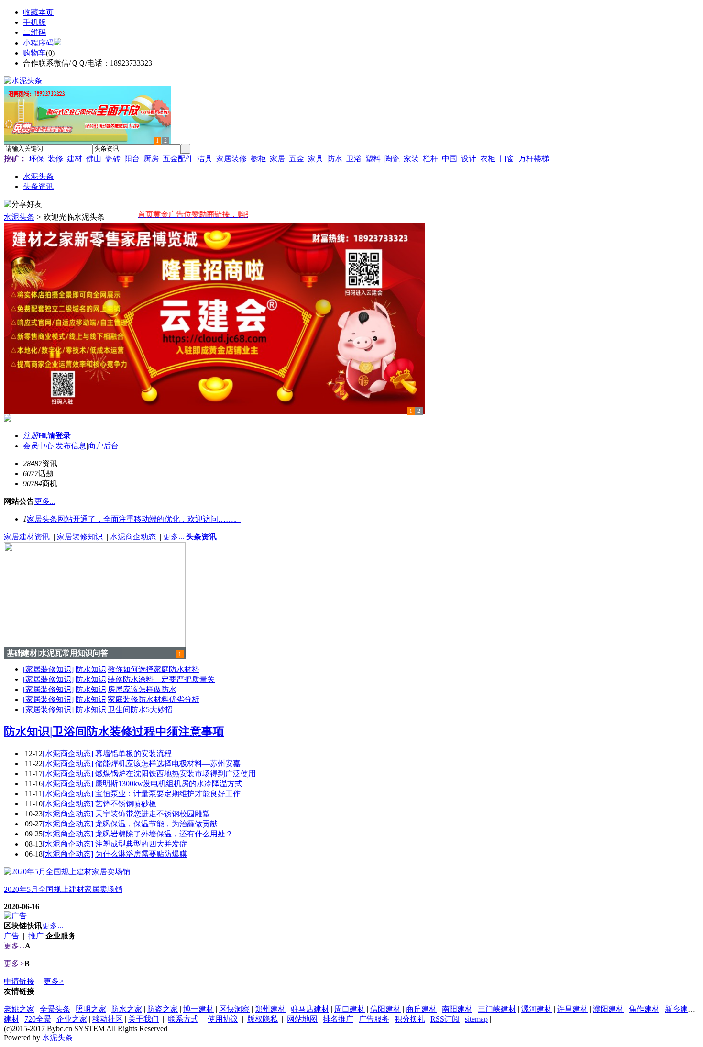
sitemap (476, 1019)
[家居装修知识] (48, 669)
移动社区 (107, 1019)
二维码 (34, 32)
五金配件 (178, 159)
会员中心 (38, 446)
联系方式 (183, 1019)
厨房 (151, 159)
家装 (411, 159)
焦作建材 (644, 1009)
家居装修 (231, 159)
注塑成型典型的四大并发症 (141, 844)
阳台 (132, 159)
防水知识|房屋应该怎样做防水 (126, 689)
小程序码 (38, 43)
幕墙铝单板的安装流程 (133, 753)
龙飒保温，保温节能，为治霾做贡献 (156, 824)
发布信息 (70, 446)
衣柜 (487, 159)
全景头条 (55, 1009)
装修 (55, 159)
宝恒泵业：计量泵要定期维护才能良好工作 (168, 794)
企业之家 (71, 1019)
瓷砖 (113, 159)
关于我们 (143, 1019)
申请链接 (19, 981)
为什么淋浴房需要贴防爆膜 (141, 854)
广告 (11, 936)
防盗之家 (162, 1009)
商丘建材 (421, 1009)
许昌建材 (572, 1009)
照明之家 (91, 1009)
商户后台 (103, 446)
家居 (277, 159)
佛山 (93, 159)
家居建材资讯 (27, 537)
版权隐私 (262, 1019)
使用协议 (223, 1019)
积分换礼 (410, 1019)
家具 (315, 159)
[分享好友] (23, 205)
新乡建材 (680, 1009)
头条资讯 (202, 537)
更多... (173, 537)
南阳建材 (457, 1009)
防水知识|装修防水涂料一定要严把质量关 (145, 679)
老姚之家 (19, 1009)
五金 (296, 159)
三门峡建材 (497, 1009)
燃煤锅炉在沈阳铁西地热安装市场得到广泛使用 (175, 773)
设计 (468, 159)
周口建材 (349, 1009)
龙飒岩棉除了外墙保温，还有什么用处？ (164, 834)
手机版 (34, 22)
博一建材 (198, 1009)
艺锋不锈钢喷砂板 (125, 804)
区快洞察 (234, 1009)
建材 (74, 159)
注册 (30, 436)
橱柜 (258, 159)
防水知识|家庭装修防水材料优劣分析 (137, 699)
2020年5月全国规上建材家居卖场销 (63, 889)
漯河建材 (536, 1009)
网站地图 (302, 1019)
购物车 (34, 53)
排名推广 (338, 1019)
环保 (36, 159)
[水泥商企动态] (68, 753)
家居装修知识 (80, 537)
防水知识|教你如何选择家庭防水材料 (137, 669)
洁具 (204, 159)
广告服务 (374, 1019)
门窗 (507, 159)
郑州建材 (270, 1009)
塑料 (373, 159)
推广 (36, 936)
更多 (14, 963)
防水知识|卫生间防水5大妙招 (124, 709)
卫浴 (354, 159)
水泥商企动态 (133, 537)
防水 (334, 159)
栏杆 (430, 159)
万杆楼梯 (533, 159)
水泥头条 (19, 217)
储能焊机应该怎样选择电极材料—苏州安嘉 (168, 763)
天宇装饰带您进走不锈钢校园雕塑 (152, 814)
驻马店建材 (310, 1009)
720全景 (37, 1019)
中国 (449, 159)
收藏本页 (38, 12)
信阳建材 (385, 1009)
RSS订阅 (445, 1019)
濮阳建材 (608, 1009)
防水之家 (126, 1009)
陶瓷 (392, 159)
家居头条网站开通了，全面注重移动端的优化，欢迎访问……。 (134, 519)
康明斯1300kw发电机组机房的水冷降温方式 (168, 784)
